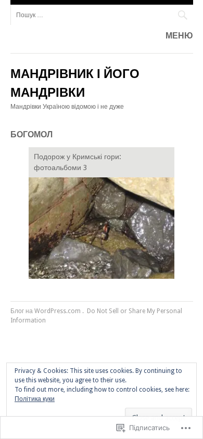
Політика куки (35, 399)
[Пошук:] (101, 15)
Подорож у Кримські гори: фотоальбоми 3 (77, 162)
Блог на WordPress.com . (47, 311)
